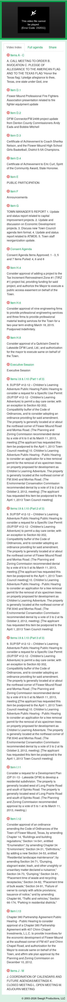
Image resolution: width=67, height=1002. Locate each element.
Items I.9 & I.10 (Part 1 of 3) (27, 379)
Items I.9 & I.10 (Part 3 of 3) (27, 638)
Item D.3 (15, 135)
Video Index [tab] (14, 47)
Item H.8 (15, 337)
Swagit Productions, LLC (51, 998)
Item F (14, 191)
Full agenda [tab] (35, 47)
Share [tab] (52, 47)
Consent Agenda (21, 249)
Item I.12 (15, 819)
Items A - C (17, 55)
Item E (14, 177)
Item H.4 (15, 268)
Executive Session (22, 364)
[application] (33, 20)
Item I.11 (15, 767)
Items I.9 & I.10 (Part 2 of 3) (27, 508)
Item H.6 (15, 303)
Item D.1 (15, 90)
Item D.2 (15, 113)
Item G (14, 206)
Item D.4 (15, 158)
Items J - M (17, 971)
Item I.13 (15, 911)
